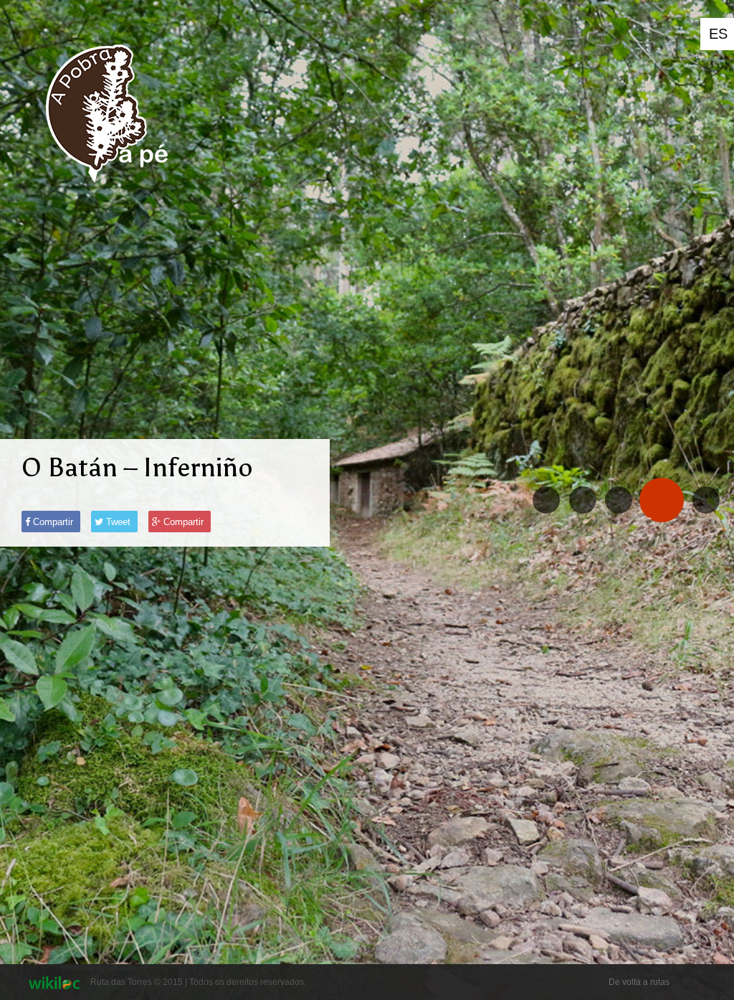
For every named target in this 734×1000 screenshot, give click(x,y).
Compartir (51, 521)
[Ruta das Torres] (105, 194)
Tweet (116, 521)
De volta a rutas (639, 982)
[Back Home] (706, 500)
